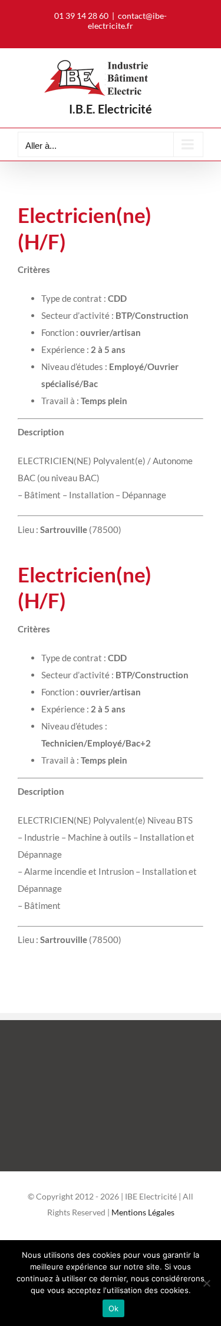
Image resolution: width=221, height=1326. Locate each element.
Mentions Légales (142, 1212)
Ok (113, 1308)
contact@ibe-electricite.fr (127, 21)
